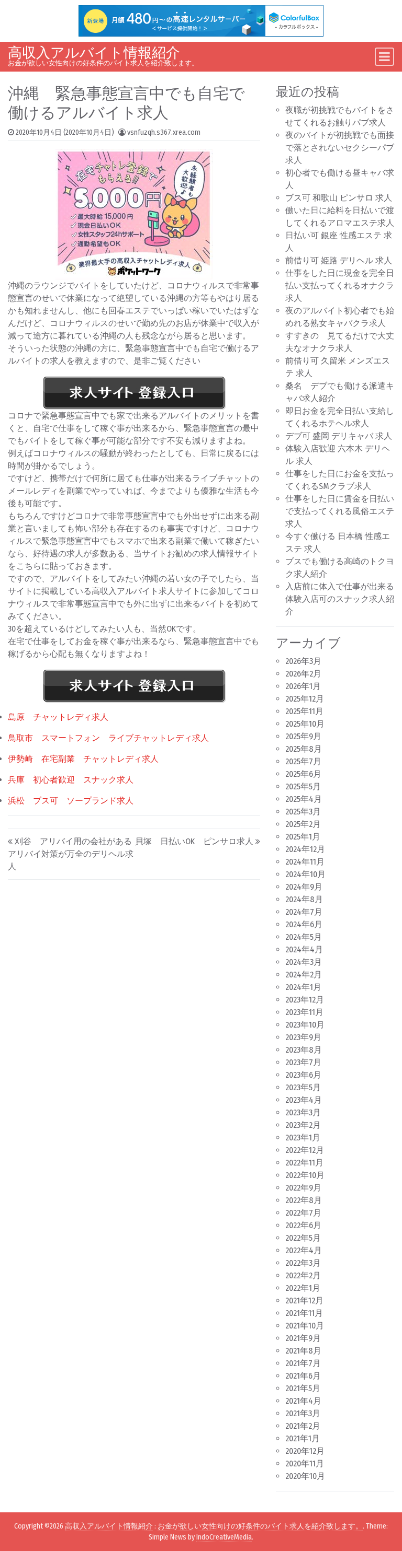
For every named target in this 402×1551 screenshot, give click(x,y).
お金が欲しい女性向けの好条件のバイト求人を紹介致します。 (260, 1526)
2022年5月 (303, 1238)
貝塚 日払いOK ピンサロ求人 (194, 841)
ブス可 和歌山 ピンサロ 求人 (338, 198)
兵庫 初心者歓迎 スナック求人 (70, 780)
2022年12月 (304, 1150)
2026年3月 (303, 661)
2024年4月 (304, 949)
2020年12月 (305, 1451)
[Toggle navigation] (384, 57)
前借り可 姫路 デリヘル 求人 (338, 260)
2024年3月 (303, 962)
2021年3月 (302, 1413)
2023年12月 (304, 1000)
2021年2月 (302, 1426)
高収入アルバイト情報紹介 (94, 52)
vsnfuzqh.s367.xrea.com (163, 132)
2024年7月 (303, 912)
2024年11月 (305, 862)
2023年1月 (302, 1137)
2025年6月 (303, 774)
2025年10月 (305, 724)
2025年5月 (303, 786)
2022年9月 (303, 1188)
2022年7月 (303, 1213)
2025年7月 (303, 761)
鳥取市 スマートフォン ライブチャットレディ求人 (108, 738)
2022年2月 (303, 1275)
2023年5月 (303, 1087)
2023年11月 (304, 1012)
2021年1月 (302, 1438)
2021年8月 (303, 1351)
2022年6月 (303, 1225)
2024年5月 (303, 937)
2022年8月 (303, 1200)
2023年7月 (303, 1062)
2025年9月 (303, 736)
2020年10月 (305, 1476)
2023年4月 (303, 1100)
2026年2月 (303, 674)
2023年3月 (303, 1112)
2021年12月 (304, 1300)
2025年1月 (302, 837)
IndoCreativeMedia (224, 1537)
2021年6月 (303, 1376)
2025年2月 (303, 824)
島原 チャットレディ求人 (58, 717)
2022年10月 (305, 1175)
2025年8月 (303, 749)
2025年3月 (303, 812)
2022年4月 (303, 1250)
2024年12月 (305, 849)
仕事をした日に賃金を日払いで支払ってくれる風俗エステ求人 (339, 511)
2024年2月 (303, 974)
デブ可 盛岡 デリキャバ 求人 (338, 436)
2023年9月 (303, 1037)
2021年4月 (303, 1401)
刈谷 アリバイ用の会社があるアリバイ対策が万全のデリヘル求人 (70, 853)
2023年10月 (305, 1025)
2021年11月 (304, 1313)
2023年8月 (303, 1050)
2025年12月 (304, 699)
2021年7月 (303, 1363)
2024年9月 (303, 887)
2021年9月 (303, 1338)
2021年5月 (302, 1388)
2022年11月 (304, 1163)
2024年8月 (304, 899)
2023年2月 (303, 1125)
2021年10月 (304, 1326)
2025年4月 (303, 799)
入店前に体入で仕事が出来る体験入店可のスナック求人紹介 (339, 598)
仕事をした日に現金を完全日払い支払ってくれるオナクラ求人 (339, 285)
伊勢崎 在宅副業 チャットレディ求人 (83, 759)
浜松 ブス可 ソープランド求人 (70, 801)
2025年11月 (304, 711)
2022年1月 (302, 1288)
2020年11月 (304, 1463)
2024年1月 (303, 987)
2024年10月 (305, 874)
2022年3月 (303, 1263)
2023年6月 (303, 1075)
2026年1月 (303, 686)
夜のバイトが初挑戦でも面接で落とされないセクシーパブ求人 (339, 147)
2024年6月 (303, 924)
